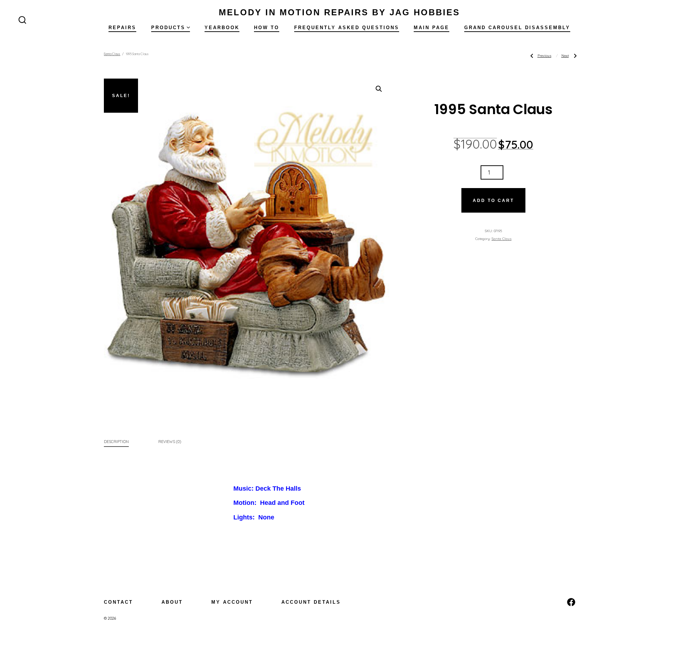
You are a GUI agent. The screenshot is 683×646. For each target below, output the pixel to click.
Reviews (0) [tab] (169, 441)
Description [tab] (116, 441)
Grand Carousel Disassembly (517, 27)
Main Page (431, 27)
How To (266, 27)
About (172, 602)
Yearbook (222, 27)
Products (168, 27)
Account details (311, 602)
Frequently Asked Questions (346, 27)
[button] (378, 88)
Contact (118, 602)
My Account (232, 602)
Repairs (122, 27)
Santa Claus (112, 54)
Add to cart (493, 200)
